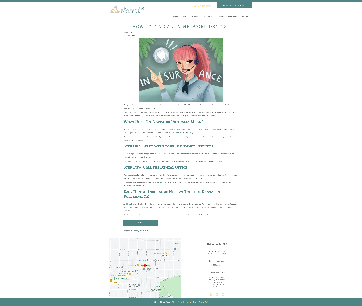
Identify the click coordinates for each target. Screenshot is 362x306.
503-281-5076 (204, 5)
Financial (232, 16)
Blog (221, 16)
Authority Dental (138, 231)
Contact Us (141, 223)
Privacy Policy (177, 302)
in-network (159, 182)
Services (208, 16)
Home (175, 16)
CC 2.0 (152, 231)
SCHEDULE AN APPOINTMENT (234, 5)
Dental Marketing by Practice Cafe (196, 302)
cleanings (175, 133)
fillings (191, 133)
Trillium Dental (131, 204)
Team (185, 16)
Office (195, 16)
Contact (245, 16)
